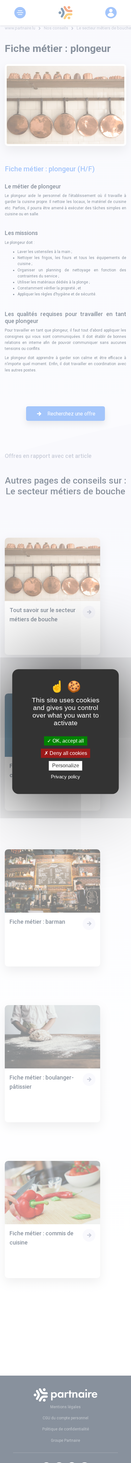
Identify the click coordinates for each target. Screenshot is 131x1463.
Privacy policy (65, 776)
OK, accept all (67, 741)
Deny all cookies (67, 753)
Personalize (65, 766)
